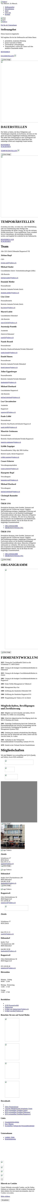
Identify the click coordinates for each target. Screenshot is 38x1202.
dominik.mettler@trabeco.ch (10, 293)
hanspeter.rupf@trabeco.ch (9, 480)
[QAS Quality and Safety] (10, 771)
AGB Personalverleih (12, 1005)
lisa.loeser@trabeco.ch (8, 308)
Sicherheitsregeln (10, 1139)
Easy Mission (9, 1124)
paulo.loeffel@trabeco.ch (9, 427)
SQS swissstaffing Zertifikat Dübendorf (17, 1112)
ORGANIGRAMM (11, 526)
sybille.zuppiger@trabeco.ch (10, 457)
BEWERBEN (5, 52)
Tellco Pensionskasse (11, 1107)
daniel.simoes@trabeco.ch (9, 367)
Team (6, 11)
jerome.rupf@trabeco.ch (8, 263)
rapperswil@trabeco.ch (8, 412)
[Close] (6, 60)
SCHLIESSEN (6, 146)
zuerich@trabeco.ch (7, 337)
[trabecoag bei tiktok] (19, 1176)
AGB (12, 239)
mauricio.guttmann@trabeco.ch (11, 442)
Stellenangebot (9, 7)
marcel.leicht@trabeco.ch (9, 323)
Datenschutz (9, 1007)
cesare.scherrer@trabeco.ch (9, 469)
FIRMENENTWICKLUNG (14, 528)
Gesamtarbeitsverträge (12, 1122)
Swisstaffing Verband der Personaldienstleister (19, 1126)
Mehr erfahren (5, 1196)
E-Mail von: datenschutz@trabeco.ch (17, 1009)
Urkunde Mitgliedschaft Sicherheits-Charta (18, 1108)
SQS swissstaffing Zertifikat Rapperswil (18, 1114)
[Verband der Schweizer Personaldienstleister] (19, 764)
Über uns (8, 12)
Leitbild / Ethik (9, 1137)
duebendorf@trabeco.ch (8, 382)
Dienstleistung (9, 9)
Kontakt (7, 14)
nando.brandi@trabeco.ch (9, 352)
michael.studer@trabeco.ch (9, 278)
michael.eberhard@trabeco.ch (10, 397)
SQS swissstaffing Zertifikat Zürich (16, 1110)
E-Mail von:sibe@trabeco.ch (14, 1011)
